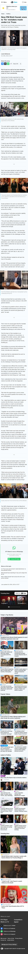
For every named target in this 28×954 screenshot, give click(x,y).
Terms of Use (11, 938)
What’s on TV (5, 922)
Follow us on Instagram (9, 934)
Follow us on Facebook (9, 928)
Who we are (3, 938)
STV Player (4, 919)
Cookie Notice (10, 940)
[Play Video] (14, 38)
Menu (5, 2)
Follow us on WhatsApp (9, 931)
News (2, 13)
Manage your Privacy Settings (9, 944)
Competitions (18, 919)
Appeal (16, 922)
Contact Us (3, 940)
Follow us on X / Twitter (9, 925)
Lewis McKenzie (5, 54)
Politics (8, 13)
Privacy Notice (18, 938)
